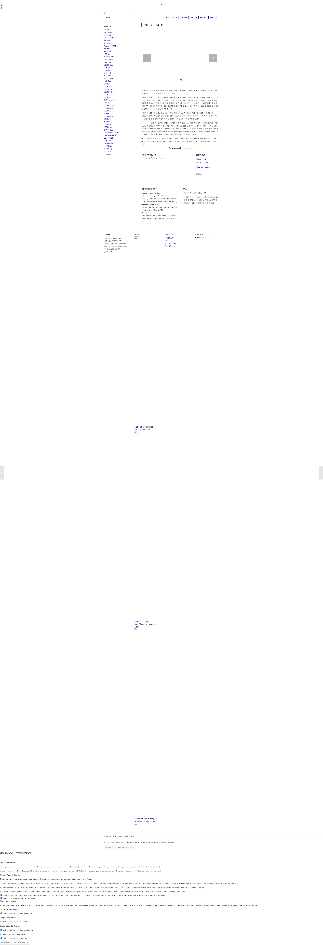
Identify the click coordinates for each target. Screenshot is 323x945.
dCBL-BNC (108, 124)
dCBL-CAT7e (108, 116)
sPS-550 (107, 54)
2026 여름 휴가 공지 (141, 427)
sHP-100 (107, 43)
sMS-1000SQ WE (110, 135)
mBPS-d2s (108, 146)
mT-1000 (107, 70)
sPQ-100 (107, 75)
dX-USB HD (108, 143)
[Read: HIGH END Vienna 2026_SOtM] (136, 433)
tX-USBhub (108, 92)
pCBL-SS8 (108, 127)
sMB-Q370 (108, 81)
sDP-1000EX (108, 138)
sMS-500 (107, 51)
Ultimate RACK (109, 38)
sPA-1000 (107, 35)
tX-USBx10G (108, 89)
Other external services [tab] (8, 901)
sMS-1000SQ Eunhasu (112, 132)
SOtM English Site (202, 238)
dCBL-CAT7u (108, 111)
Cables (106, 102)
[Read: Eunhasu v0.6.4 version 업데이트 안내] (136, 630)
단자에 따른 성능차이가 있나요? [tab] (194, 193)
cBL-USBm (108, 119)
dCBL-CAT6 (108, 154)
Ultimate (107, 29)
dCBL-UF (107, 121)
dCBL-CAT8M (109, 105)
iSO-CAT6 (107, 97)
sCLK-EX (107, 86)
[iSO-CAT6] (2, 472)
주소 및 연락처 (170, 243)
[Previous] (147, 58)
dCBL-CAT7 (108, 113)
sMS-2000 (108, 32)
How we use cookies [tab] (7, 862)
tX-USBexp (108, 149)
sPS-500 (107, 67)
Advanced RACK (110, 46)
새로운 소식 (169, 238)
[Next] (213, 58)
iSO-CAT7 (107, 94)
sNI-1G (106, 84)
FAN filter (107, 151)
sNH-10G (107, 73)
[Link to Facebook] (105, 2)
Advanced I (108, 40)
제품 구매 (168, 246)
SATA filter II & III (110, 100)
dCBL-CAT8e (108, 108)
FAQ (166, 240)
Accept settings (110, 847)
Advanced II (108, 48)
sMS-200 (107, 62)
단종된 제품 (108, 130)
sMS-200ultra (109, 59)
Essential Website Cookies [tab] (10, 875)
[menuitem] (167, 17)
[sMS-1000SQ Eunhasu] (321, 472)
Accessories (108, 78)
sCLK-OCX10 (109, 56)
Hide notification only (125, 847)
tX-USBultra (108, 65)
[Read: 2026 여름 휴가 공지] (136, 238)
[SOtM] (107, 17)
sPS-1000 (107, 140)
